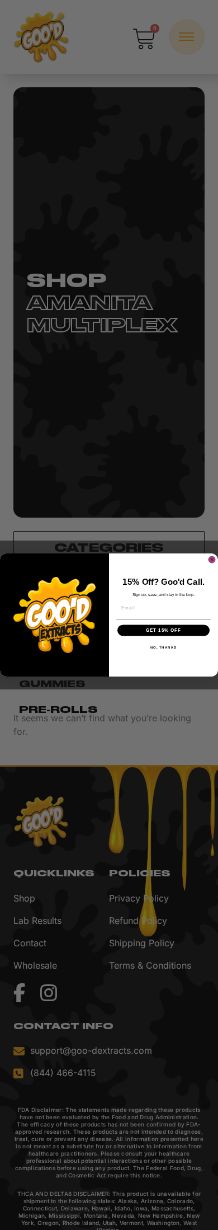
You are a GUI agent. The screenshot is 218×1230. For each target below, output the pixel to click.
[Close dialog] (211, 559)
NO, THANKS (163, 647)
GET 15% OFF (164, 630)
